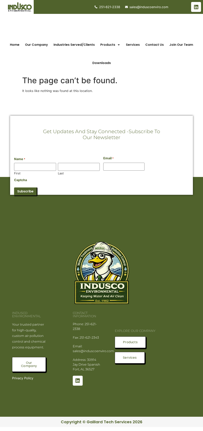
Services (133, 44)
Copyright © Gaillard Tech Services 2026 (101, 422)
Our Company (36, 44)
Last (61, 173)
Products (107, 44)
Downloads (101, 63)
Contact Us (154, 44)
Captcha (20, 180)
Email (108, 158)
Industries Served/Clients (74, 44)
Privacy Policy (22, 378)
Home (14, 44)
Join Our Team (181, 44)
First (17, 173)
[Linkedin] (196, 7)
